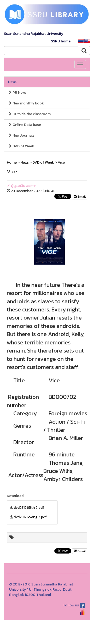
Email (81, 196)
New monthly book (28, 103)
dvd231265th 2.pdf (29, 507)
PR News (19, 92)
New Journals (23, 135)
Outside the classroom (31, 114)
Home (12, 162)
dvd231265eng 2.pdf (30, 517)
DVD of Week (23, 146)
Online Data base (26, 124)
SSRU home (60, 41)
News (12, 82)
